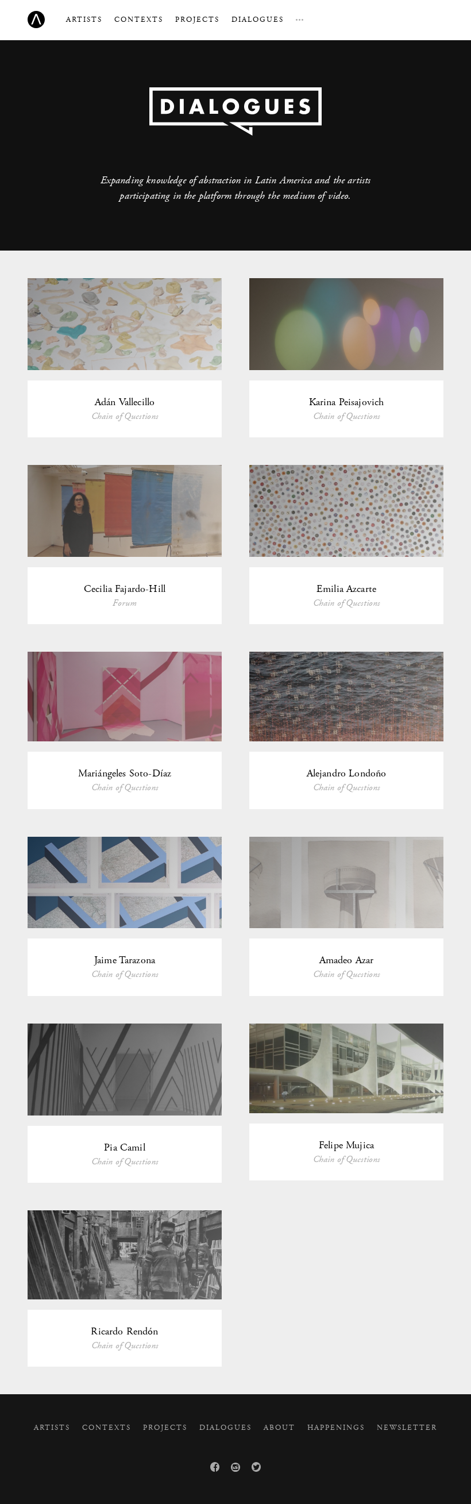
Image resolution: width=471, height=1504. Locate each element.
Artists (84, 20)
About (279, 1428)
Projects (197, 20)
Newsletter (407, 1428)
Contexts (138, 20)
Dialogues (257, 20)
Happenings (336, 1428)
